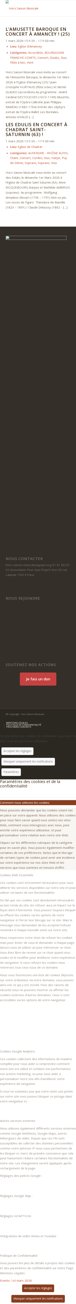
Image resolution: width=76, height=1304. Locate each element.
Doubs (54, 58)
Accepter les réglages (17, 751)
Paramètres (11, 772)
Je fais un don (38, 679)
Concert (42, 58)
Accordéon (35, 53)
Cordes (37, 158)
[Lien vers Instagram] (67, 719)
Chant (14, 158)
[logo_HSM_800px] (31, 8)
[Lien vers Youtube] (61, 719)
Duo (63, 58)
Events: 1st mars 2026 (16, 1280)
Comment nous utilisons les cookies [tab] (24, 803)
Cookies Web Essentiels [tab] (16, 875)
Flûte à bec (17, 62)
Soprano (30, 163)
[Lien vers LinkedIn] (55, 719)
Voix (54, 163)
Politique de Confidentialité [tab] (18, 1255)
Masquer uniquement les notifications (28, 761)
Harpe (55, 158)
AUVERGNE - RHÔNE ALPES (48, 153)
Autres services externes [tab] (17, 1121)
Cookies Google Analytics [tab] (17, 1051)
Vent (30, 62)
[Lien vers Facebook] (49, 719)
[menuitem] (17, 723)
